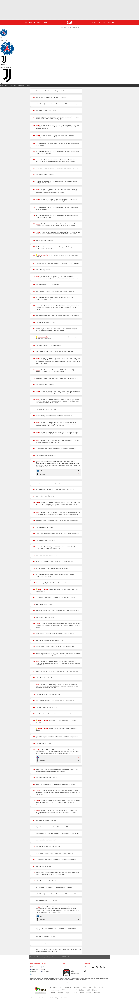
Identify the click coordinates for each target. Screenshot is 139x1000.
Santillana (68, 987)
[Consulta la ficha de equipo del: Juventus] (37, 474)
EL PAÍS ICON (68, 993)
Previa (1, 85)
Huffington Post (55, 990)
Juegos (94, 22)
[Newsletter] (100, 22)
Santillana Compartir (77, 987)
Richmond (100, 990)
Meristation (89, 993)
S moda (75, 993)
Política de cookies (58, 982)
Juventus (42, 474)
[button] (40, 993)
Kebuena (94, 990)
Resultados (32, 22)
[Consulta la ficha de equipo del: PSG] (37, 471)
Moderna (52, 992)
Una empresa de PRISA (40, 989)
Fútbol (39, 22)
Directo (6, 85)
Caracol (100, 987)
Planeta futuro (87, 990)
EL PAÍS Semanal (81, 990)
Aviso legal (38, 982)
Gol (39, 462)
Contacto (32, 982)
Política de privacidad (47, 982)
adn (95, 987)
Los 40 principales (60, 987)
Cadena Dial (75, 990)
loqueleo (82, 993)
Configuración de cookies (70, 982)
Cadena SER (84, 987)
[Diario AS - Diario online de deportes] (69, 22)
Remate (38, 125)
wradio (64, 990)
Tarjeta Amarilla (43, 255)
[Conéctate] (104, 22)
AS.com (89, 987)
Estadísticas (21, 85)
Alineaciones (13, 85)
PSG (41, 471)
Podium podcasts (60, 993)
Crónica (28, 85)
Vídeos (45, 22)
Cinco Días (69, 990)
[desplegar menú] (26, 22)
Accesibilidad (81, 982)
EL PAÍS (53, 987)
